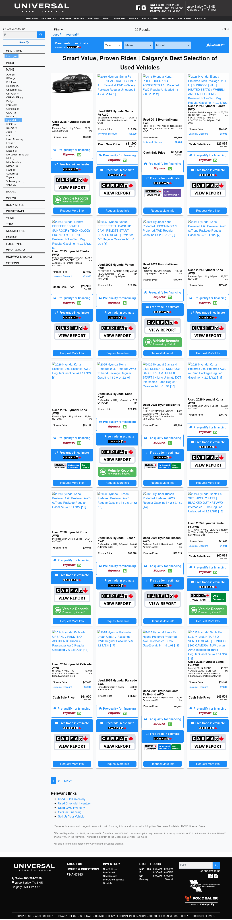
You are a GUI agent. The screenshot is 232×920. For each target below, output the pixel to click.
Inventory (111, 864)
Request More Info (72, 210)
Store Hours (150, 864)
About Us (74, 864)
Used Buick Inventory (71, 799)
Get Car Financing (70, 812)
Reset (22, 42)
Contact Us (24, 916)
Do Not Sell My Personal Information (120, 916)
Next (68, 780)
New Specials (110, 876)
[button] (31, 18)
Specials (107, 883)
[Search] (41, 34)
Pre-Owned (109, 872)
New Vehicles (110, 869)
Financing (75, 874)
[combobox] (113, 45)
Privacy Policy (67, 916)
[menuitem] (25, 56)
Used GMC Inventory (71, 808)
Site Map (86, 916)
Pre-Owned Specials (113, 879)
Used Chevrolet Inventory (74, 803)
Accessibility (44, 916)
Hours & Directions (83, 869)
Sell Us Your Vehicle (71, 816)
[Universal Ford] (41, 8)
